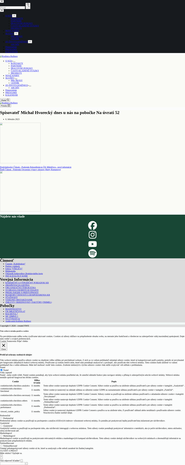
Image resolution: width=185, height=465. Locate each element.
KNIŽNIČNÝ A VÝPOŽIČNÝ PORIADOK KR (27, 283)
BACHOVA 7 (11, 314)
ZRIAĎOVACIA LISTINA (17, 285)
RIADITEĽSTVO (13, 309)
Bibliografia (10, 271)
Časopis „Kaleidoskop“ (15, 264)
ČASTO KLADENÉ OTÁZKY (25, 71)
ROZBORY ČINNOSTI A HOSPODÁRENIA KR (27, 295)
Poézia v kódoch (12, 266)
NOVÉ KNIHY (12, 75)
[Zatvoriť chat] (22, 460)
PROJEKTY (16, 73)
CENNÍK (15, 83)
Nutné (6, 370)
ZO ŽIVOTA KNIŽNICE (16, 85)
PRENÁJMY (11, 92)
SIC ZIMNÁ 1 (11, 316)
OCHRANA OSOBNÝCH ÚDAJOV (22, 290)
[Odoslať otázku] (27, 463)
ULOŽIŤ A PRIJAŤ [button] (9, 451)
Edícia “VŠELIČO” (14, 269)
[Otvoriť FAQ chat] (1, 456)
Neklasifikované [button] (7, 443)
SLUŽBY (9, 78)
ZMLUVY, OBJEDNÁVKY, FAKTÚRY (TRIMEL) (28, 302)
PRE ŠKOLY (17, 80)
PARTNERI (16, 66)
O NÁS (8, 61)
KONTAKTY (17, 63)
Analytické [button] (4, 423)
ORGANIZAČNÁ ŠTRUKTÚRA (20, 287)
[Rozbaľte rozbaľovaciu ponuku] (14, 61)
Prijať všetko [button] (22, 341)
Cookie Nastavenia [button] (8, 341)
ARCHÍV (15, 88)
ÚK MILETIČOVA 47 (15, 311)
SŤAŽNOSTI (11, 297)
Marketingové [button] (6, 433)
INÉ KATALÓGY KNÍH (16, 276)
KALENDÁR (11, 95)
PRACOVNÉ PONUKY (22, 68)
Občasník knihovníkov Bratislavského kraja (24, 273)
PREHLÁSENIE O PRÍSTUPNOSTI (21, 292)
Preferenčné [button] (5, 415)
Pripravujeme (11, 90)
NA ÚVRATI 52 (12, 319)
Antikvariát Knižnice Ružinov (18, 321)
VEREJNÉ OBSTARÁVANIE (19, 300)
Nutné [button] (2, 367)
